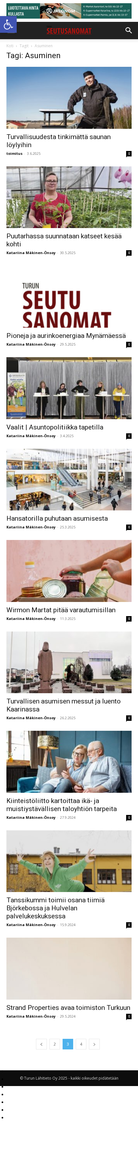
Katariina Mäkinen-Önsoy (31, 252)
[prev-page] (41, 1044)
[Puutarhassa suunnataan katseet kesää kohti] (69, 197)
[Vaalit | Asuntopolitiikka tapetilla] (69, 388)
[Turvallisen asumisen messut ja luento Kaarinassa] (69, 663)
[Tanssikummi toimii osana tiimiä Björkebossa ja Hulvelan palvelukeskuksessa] (69, 861)
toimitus (14, 153)
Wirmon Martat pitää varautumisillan (61, 610)
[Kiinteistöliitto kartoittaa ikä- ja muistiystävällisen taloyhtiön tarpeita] (69, 762)
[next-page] (94, 1044)
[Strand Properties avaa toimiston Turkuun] (69, 969)
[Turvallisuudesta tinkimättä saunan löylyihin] (69, 98)
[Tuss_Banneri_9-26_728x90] (69, 11)
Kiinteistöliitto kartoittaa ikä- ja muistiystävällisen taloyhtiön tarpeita (61, 805)
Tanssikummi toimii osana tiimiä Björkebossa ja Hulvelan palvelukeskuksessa (55, 908)
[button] (8, 24)
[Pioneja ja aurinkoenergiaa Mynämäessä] (69, 297)
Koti (9, 46)
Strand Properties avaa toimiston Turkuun (68, 1008)
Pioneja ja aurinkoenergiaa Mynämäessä (66, 336)
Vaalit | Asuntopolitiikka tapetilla (54, 427)
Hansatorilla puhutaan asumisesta (57, 518)
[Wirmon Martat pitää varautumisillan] (69, 571)
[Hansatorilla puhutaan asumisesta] (69, 480)
